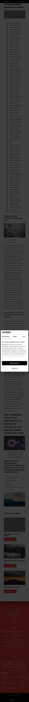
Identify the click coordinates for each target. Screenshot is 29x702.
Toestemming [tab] (5, 336)
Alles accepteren (14, 363)
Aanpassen (15, 368)
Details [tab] (15, 336)
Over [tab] (24, 336)
